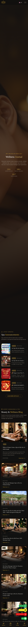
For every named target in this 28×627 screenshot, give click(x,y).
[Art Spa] (3, 2)
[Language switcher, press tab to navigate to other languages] (20, 2)
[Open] (25, 2)
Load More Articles (13, 396)
